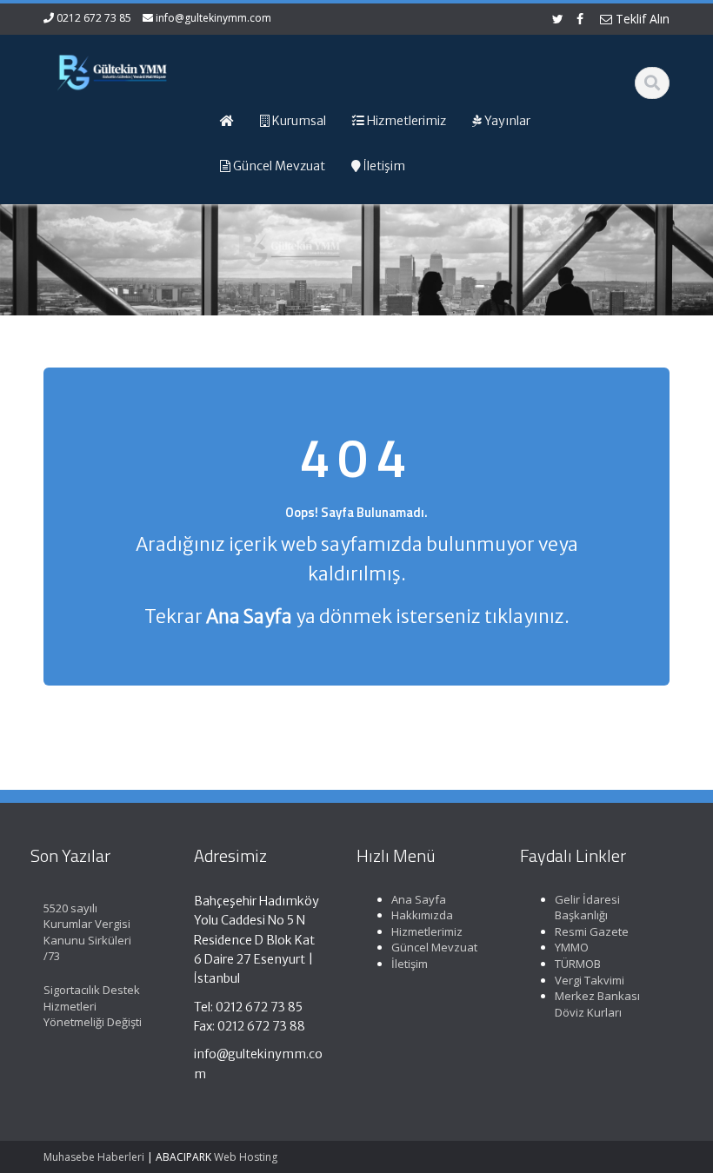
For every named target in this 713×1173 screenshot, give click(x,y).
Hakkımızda (422, 915)
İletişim (409, 963)
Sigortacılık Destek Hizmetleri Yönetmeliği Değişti (92, 1006)
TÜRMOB (578, 963)
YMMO (572, 947)
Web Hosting (245, 1157)
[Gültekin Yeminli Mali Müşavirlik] (112, 69)
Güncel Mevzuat (434, 947)
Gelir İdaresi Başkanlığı (587, 907)
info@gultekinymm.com (213, 17)
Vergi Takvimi (589, 980)
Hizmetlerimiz (427, 931)
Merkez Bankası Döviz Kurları (597, 1004)
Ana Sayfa (418, 899)
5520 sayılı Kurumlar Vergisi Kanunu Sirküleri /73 (87, 932)
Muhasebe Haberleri (93, 1157)
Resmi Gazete (592, 931)
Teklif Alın (641, 18)
